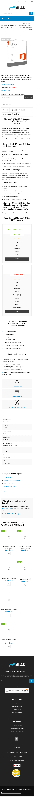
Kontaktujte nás (6, 508)
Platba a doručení (8, 483)
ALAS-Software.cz (12, 789)
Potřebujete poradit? (17, 386)
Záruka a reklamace (9, 486)
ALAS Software (27, 23)
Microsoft (8, 104)
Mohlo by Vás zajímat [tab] (11, 114)
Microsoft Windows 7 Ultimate (9, 609)
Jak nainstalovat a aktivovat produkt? (14, 480)
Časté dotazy (7, 477)
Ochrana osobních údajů (17, 728)
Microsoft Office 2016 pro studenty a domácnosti (25, 578)
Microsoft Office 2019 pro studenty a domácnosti (9, 640)
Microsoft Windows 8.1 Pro (9, 578)
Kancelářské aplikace (25, 25)
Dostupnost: (4, 87)
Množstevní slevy (8, 489)
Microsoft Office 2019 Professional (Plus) (25, 547)
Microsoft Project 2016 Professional (9, 547)
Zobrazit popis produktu (7, 84)
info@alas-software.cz (22, 514)
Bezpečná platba (17, 396)
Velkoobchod (17, 709)
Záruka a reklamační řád (17, 731)
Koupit (17, 259)
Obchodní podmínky (17, 725)
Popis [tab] (6, 110)
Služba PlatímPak (17, 712)
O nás (5, 492)
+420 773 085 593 (9, 514)
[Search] (31, 13)
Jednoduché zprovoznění (17, 407)
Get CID (17, 715)
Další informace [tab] (19, 110)
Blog (17, 703)
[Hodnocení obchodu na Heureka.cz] (17, 769)
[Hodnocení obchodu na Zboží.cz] (17, 765)
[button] (9, 553)
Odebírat (31, 681)
